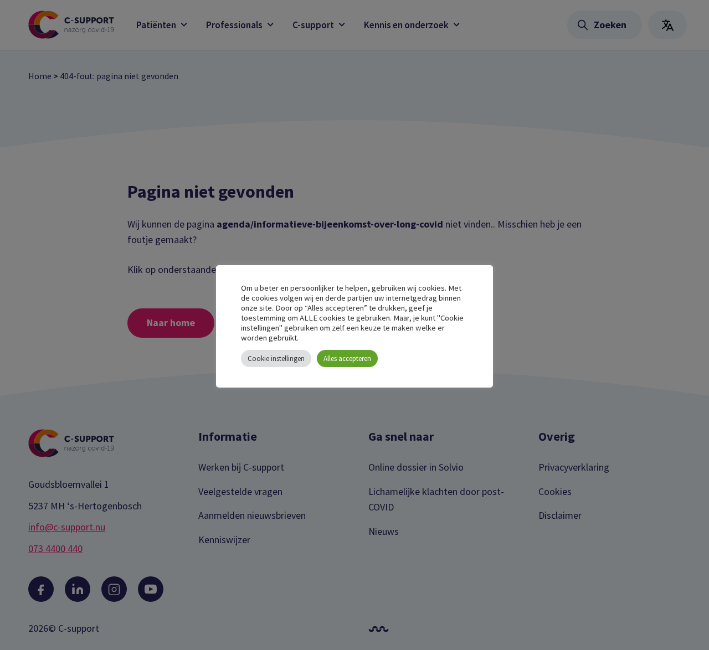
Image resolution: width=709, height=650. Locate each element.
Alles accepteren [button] (347, 358)
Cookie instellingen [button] (276, 358)
